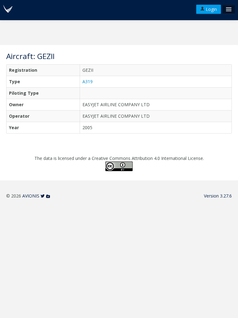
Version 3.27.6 (218, 196)
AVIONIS (30, 196)
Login (211, 9)
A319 (87, 81)
